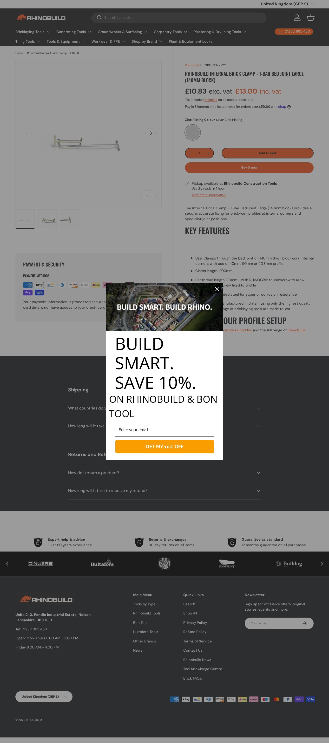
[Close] (217, 289)
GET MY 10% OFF (165, 447)
